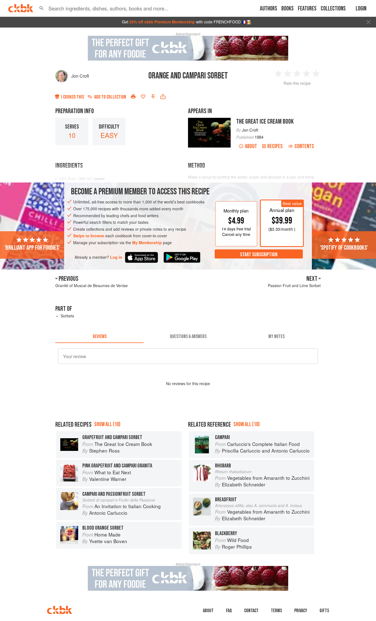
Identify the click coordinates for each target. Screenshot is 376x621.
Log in (116, 257)
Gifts (324, 611)
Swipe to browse (88, 235)
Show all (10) (107, 424)
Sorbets (67, 315)
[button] (41, 8)
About (251, 146)
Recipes (275, 146)
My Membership (147, 242)
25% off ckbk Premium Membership (162, 21)
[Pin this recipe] (153, 97)
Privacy (300, 611)
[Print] (133, 97)
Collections (333, 8)
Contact (251, 611)
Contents (304, 146)
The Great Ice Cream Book (265, 122)
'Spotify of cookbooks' (344, 247)
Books (287, 8)
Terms (276, 611)
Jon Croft (80, 76)
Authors (268, 8)
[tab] (99, 336)
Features (307, 8)
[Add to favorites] (143, 97)
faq (229, 611)
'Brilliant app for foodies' (32, 247)
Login (361, 8)
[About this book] (209, 120)
